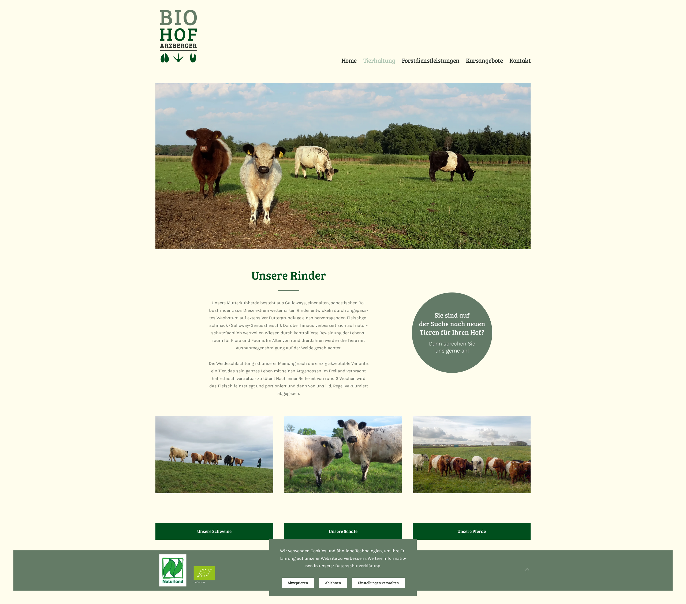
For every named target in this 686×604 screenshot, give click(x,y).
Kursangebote (484, 60)
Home (349, 60)
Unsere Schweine (214, 531)
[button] (527, 570)
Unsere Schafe (343, 531)
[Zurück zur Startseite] (178, 36)
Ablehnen (333, 582)
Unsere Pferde (471, 531)
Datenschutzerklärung (357, 565)
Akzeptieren (298, 582)
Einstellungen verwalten (378, 582)
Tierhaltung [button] (379, 60)
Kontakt (520, 60)
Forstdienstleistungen (430, 60)
